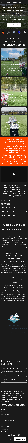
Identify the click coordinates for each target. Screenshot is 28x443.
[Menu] (1, 2)
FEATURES (5, 204)
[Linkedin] (19, 435)
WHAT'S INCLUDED (9, 215)
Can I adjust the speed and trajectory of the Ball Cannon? (13, 372)
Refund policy (5, 423)
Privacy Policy (5, 432)
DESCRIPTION (6, 200)
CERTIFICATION (7, 211)
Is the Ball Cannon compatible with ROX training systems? (12, 376)
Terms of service (5, 426)
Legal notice (4, 429)
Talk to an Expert (5, 414)
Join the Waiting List (14, 24)
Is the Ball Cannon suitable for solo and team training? (12, 380)
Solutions (3, 409)
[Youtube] (14, 435)
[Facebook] (9, 435)
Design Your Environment (8, 420)
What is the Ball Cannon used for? (9, 368)
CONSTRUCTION (8, 208)
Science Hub (4, 411)
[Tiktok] (16, 435)
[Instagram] (11, 435)
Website (3, 417)
